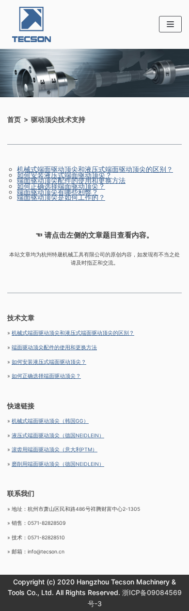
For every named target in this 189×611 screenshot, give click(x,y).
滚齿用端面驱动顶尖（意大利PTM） (54, 450)
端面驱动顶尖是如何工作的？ (61, 197)
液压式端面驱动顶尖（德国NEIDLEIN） (58, 435)
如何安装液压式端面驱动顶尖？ (64, 175)
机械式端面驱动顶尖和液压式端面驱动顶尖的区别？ (95, 169)
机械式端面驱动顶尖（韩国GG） (50, 421)
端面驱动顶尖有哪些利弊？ (57, 192)
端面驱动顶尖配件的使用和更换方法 (71, 180)
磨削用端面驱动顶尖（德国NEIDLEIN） (58, 464)
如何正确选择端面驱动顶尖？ (61, 186)
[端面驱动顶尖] (29, 24)
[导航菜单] (170, 24)
